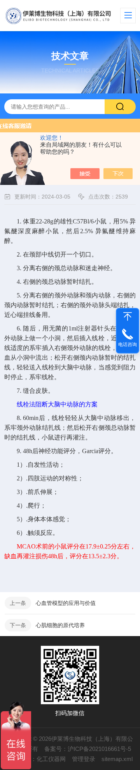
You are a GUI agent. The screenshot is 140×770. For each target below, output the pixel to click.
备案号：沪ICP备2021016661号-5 (87, 748)
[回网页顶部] (127, 316)
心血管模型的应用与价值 (66, 603)
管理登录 (83, 759)
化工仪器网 (51, 759)
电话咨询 (127, 344)
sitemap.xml (117, 759)
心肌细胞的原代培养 (60, 625)
